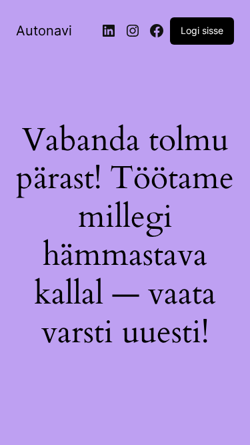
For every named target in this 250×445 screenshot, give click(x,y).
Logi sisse (202, 30)
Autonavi (44, 31)
